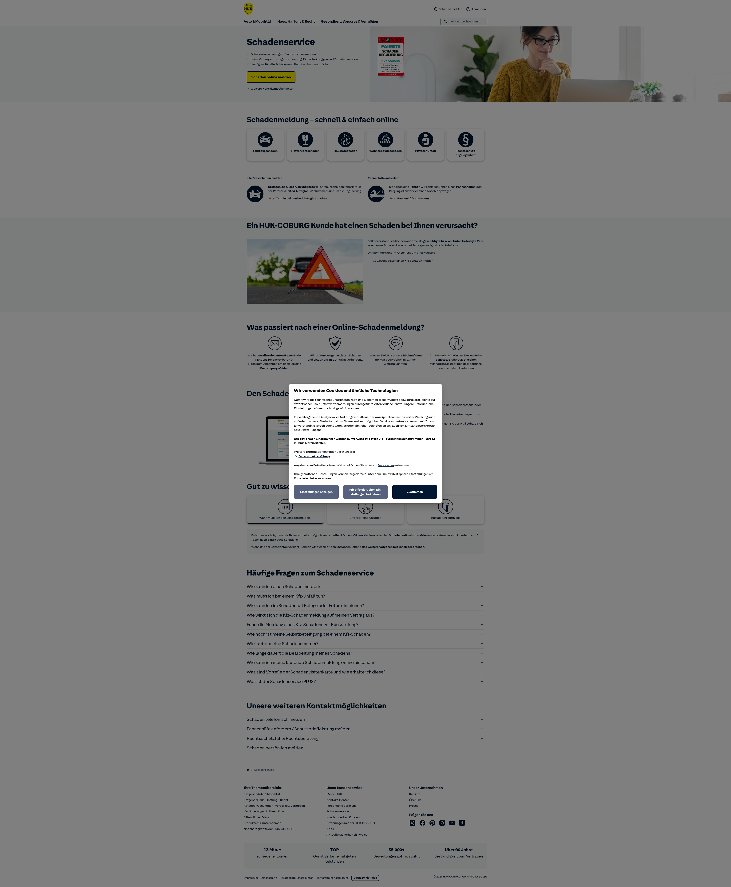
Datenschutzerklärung (314, 456)
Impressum (386, 465)
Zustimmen (415, 492)
